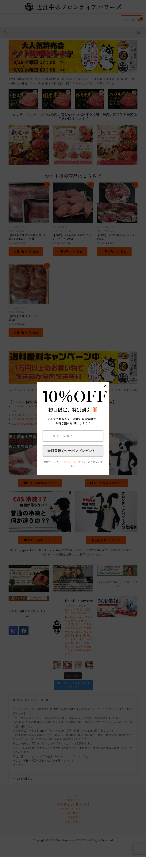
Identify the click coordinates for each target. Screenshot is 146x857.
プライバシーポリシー (75, 462)
